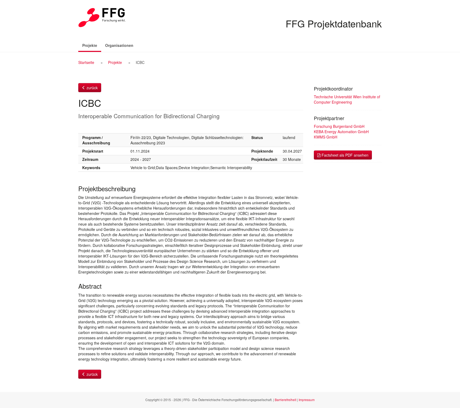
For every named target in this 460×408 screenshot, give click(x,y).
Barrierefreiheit (285, 399)
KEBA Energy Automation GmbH (341, 131)
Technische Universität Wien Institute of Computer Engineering (347, 99)
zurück (91, 87)
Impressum (307, 399)
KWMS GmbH (325, 137)
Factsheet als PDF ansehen (344, 155)
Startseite (86, 62)
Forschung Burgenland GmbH (339, 126)
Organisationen (119, 45)
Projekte (91, 45)
